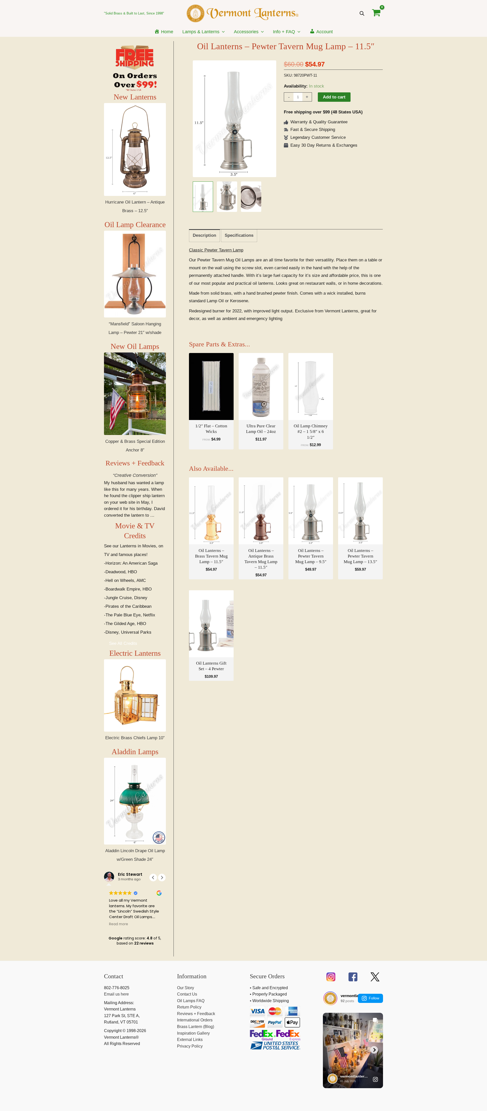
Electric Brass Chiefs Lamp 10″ (135, 737)
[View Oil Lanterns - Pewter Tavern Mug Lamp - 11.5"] (203, 196)
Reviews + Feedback (135, 463)
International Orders (195, 1020)
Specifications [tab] (239, 235)
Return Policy (189, 1007)
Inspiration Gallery (193, 1033)
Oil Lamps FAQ (190, 1001)
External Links (190, 1039)
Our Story (185, 988)
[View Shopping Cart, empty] (376, 13)
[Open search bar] (361, 13)
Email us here (116, 994)
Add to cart (334, 97)
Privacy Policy (190, 1046)
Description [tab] (204, 235)
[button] (222, 32)
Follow (374, 998)
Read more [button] (118, 924)
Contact (113, 976)
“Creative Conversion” (135, 475)
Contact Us (187, 994)
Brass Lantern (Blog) (195, 1026)
